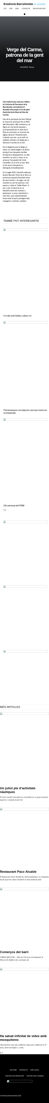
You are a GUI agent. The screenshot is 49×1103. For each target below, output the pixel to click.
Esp (11, 8)
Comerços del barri (14, 952)
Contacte (26, 8)
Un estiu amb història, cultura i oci (17, 316)
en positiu (39, 3)
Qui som (13, 1070)
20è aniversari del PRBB (13, 505)
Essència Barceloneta (18, 4)
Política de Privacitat (14, 1076)
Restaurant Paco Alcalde (18, 871)
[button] (24, 14)
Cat (5, 8)
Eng (17, 8)
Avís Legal (34, 1070)
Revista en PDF (39, 8)
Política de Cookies (35, 1076)
